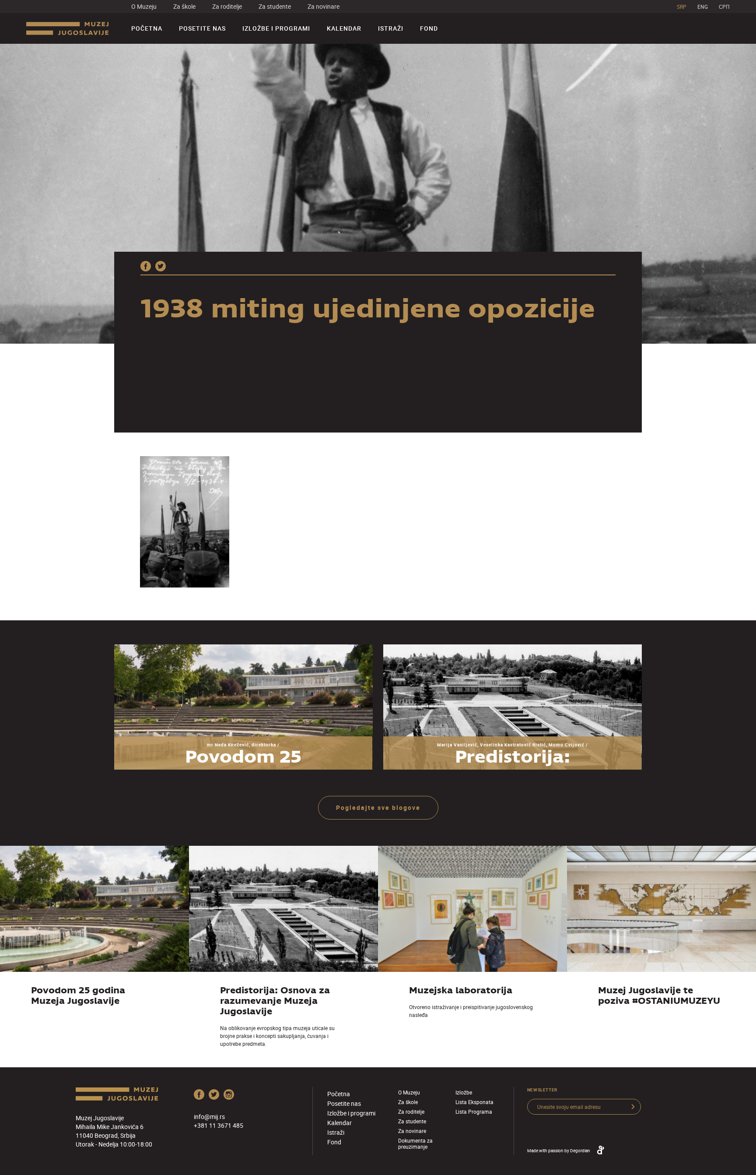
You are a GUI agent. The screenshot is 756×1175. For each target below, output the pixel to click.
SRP (681, 6)
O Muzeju (144, 6)
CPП (724, 6)
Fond (429, 28)
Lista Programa (473, 1111)
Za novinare (324, 6)
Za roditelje (227, 6)
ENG (702, 6)
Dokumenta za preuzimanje (415, 1143)
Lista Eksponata (474, 1101)
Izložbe (463, 1092)
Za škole (184, 6)
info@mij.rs (209, 1116)
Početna (146, 28)
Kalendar (344, 28)
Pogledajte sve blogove (378, 807)
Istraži (390, 28)
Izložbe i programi (276, 28)
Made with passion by (558, 1150)
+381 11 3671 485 (218, 1125)
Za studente (275, 6)
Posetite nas (202, 28)
